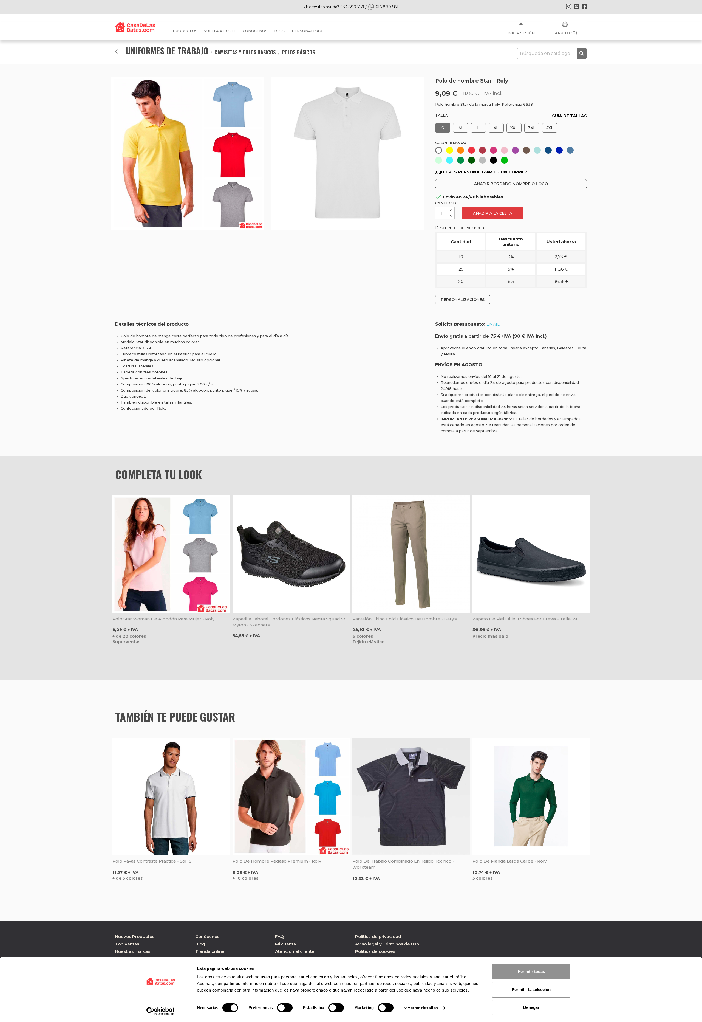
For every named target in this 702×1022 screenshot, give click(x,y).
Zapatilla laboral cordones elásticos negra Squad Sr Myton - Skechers (289, 621)
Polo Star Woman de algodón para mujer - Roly (163, 618)
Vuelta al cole (220, 31)
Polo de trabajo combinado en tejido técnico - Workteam (403, 864)
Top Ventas (127, 944)
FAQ (279, 936)
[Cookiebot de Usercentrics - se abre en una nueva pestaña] (161, 1011)
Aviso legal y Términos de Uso (387, 944)
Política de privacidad (378, 936)
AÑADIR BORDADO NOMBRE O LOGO (511, 183)
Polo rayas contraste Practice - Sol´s (151, 861)
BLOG (279, 31)
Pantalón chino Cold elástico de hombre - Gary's (404, 618)
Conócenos (255, 31)
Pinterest (576, 6)
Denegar (531, 1007)
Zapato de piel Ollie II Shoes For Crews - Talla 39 (524, 618)
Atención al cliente (295, 951)
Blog (200, 944)
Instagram (568, 6)
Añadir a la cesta (492, 213)
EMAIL (493, 324)
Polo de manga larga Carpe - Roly (509, 861)
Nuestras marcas (132, 951)
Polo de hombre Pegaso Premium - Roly (277, 861)
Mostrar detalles (421, 1007)
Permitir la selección (531, 989)
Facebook (584, 6)
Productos (185, 31)
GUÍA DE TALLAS (569, 115)
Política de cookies (375, 951)
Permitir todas (531, 971)
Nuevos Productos (134, 936)
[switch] (285, 1007)
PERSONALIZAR (307, 31)
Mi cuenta (285, 944)
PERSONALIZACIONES (463, 299)
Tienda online (210, 951)
